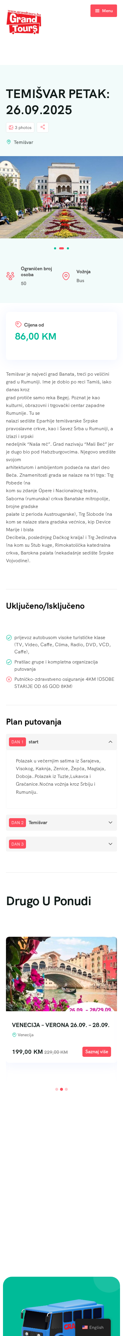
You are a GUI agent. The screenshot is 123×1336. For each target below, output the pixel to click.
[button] (55, 248)
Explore (97, 1051)
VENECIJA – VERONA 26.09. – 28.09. (61, 1025)
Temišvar (23, 142)
